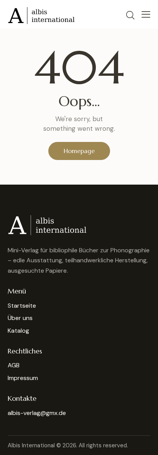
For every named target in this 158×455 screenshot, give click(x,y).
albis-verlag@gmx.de (37, 413)
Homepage (79, 151)
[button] (146, 14)
